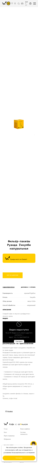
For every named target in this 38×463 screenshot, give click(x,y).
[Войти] (30, 3)
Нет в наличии (12, 275)
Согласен (19, 458)
